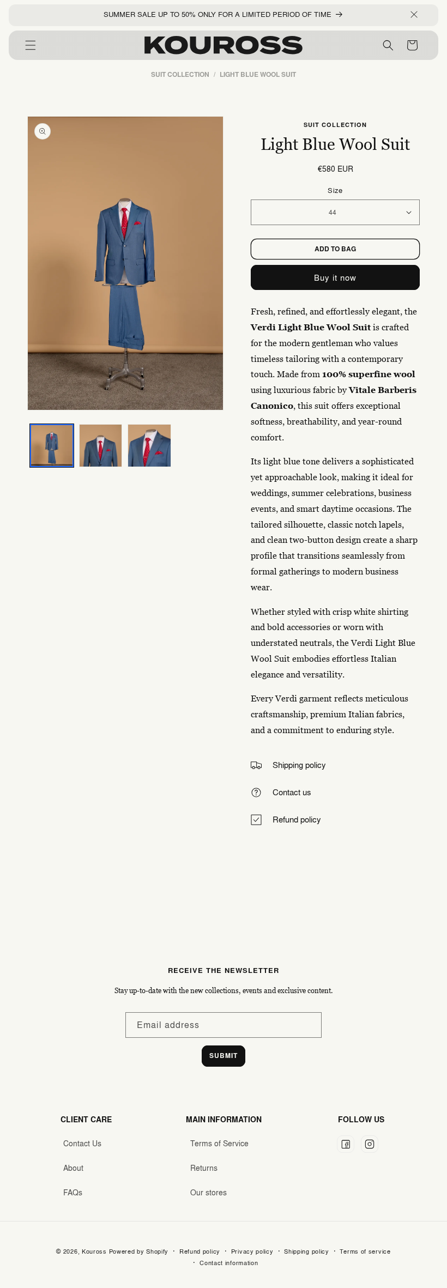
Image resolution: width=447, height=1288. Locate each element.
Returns (204, 1168)
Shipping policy (306, 1251)
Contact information (229, 1263)
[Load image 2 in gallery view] (101, 446)
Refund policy (199, 1251)
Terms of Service (219, 1143)
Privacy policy (252, 1251)
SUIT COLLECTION (335, 124)
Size (335, 190)
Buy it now (335, 277)
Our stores (208, 1192)
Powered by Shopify (139, 1251)
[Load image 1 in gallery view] (52, 446)
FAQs (72, 1192)
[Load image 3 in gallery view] (149, 446)
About (73, 1168)
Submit (223, 1055)
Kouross (94, 1251)
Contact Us (82, 1143)
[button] (31, 45)
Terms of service (365, 1251)
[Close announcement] (414, 15)
